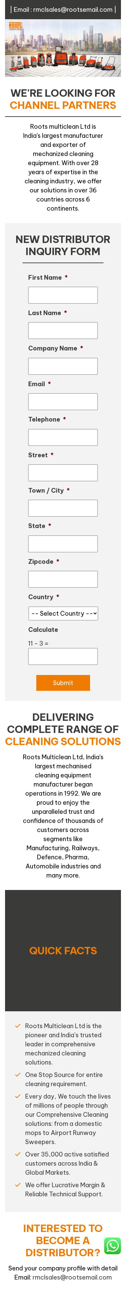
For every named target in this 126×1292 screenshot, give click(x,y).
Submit (63, 683)
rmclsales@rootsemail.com (73, 9)
